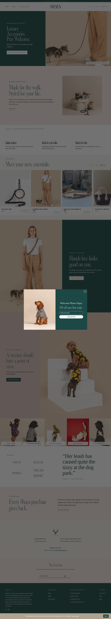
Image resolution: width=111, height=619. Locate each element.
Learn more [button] (75, 616)
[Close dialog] (85, 291)
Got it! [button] (106, 616)
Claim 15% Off (71, 317)
